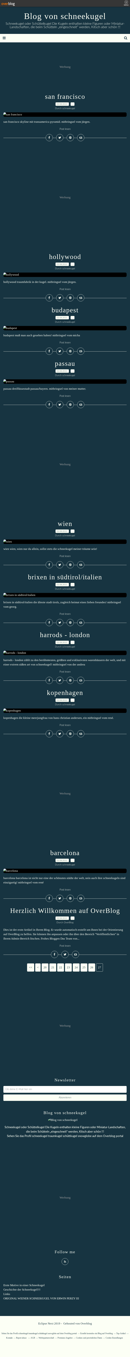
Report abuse (21, 1338)
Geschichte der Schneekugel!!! (21, 1289)
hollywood (65, 257)
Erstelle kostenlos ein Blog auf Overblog (96, 1333)
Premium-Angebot (65, 1338)
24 (76, 967)
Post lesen (65, 129)
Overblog (86, 1323)
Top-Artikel (121, 1333)
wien (65, 523)
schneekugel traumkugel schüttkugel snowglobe (62, 1136)
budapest (65, 310)
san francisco (65, 96)
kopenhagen (65, 692)
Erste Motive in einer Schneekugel (24, 1285)
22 (60, 967)
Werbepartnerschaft (46, 1338)
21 (52, 967)
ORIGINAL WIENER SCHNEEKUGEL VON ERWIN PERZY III (41, 1298)
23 (68, 967)
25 (83, 967)
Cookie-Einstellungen (114, 1338)
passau (65, 363)
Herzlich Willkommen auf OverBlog (65, 910)
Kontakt (9, 1338)
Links (6, 1294)
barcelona (65, 853)
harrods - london (65, 635)
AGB (33, 1338)
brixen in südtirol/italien (65, 577)
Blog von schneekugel (65, 16)
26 (91, 967)
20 (45, 967)
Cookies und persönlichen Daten (89, 1338)
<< (30, 967)
